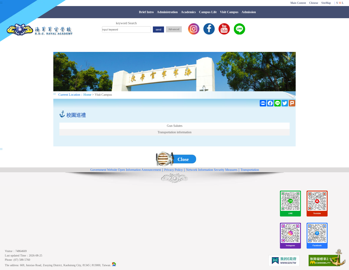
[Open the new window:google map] (114, 265)
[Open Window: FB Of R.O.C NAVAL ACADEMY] (317, 236)
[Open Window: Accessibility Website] (324, 261)
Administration (167, 12)
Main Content (298, 2)
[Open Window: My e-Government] (284, 261)
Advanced (173, 29)
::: (1, 2)
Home (87, 94)
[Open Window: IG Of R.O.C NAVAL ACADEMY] (290, 236)
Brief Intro (146, 12)
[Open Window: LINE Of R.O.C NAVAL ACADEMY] (290, 204)
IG (193, 29)
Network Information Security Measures (211, 169)
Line (239, 29)
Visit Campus (229, 12)
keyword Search (126, 23)
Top (338, 258)
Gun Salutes (174, 125)
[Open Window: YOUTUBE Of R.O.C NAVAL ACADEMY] (317, 204)
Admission (249, 12)
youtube (224, 29)
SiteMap (326, 2)
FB (209, 29)
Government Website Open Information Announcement (125, 169)
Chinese (313, 2)
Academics (188, 12)
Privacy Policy (173, 169)
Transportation (250, 169)
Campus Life (208, 12)
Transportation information (174, 132)
